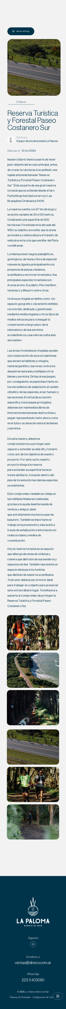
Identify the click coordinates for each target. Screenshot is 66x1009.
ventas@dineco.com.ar (33, 963)
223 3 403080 (33, 980)
